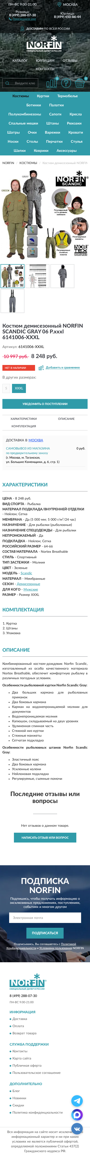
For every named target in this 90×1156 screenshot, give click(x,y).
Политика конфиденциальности (37, 1112)
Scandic (26, 573)
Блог (16, 1091)
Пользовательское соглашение (36, 1073)
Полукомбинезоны (24, 114)
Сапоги (55, 114)
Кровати (75, 132)
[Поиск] (7, 83)
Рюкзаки (74, 123)
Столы (32, 141)
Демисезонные (28, 584)
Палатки (56, 105)
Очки (32, 132)
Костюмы (20, 96)
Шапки (20, 151)
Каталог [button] (20, 61)
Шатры (13, 132)
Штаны (52, 123)
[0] (79, 83)
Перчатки (54, 141)
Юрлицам (45, 61)
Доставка (19, 1019)
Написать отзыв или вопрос (45, 837)
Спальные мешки (23, 123)
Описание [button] (66, 418)
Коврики (41, 151)
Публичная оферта (27, 1066)
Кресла (76, 114)
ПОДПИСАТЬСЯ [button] (45, 933)
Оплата (18, 1026)
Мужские (31, 589)
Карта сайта (21, 1058)
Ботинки (33, 105)
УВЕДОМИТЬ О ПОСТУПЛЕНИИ (45, 404)
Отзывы (70, 61)
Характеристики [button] (24, 418)
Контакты (45, 69)
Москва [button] (36, 440)
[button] (22, 18)
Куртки (43, 96)
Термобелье (67, 96)
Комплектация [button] (24, 426)
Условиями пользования (55, 948)
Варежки (52, 132)
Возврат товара (24, 1033)
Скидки (18, 1105)
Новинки (19, 1098)
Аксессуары (67, 151)
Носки (13, 141)
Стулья (77, 141)
